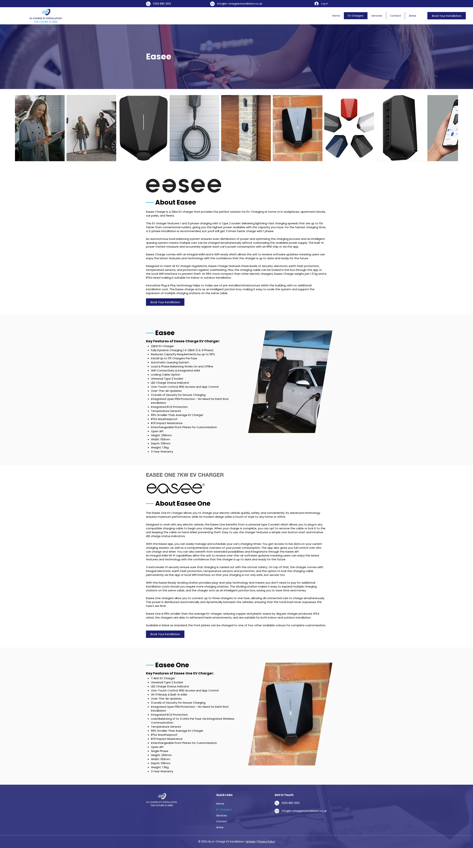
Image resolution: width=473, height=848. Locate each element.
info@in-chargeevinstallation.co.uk (239, 4)
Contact (221, 821)
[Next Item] (452, 128)
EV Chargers (224, 809)
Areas (219, 827)
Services (221, 815)
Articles (251, 841)
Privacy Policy (266, 841)
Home (220, 804)
